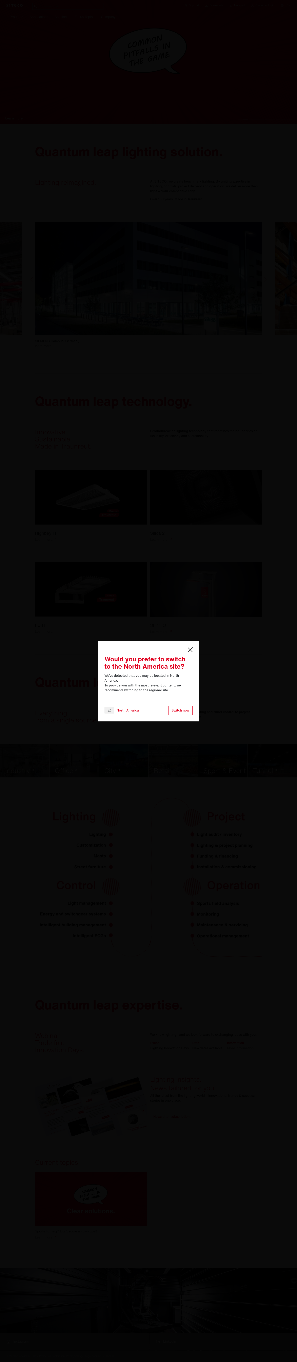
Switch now (180, 710)
